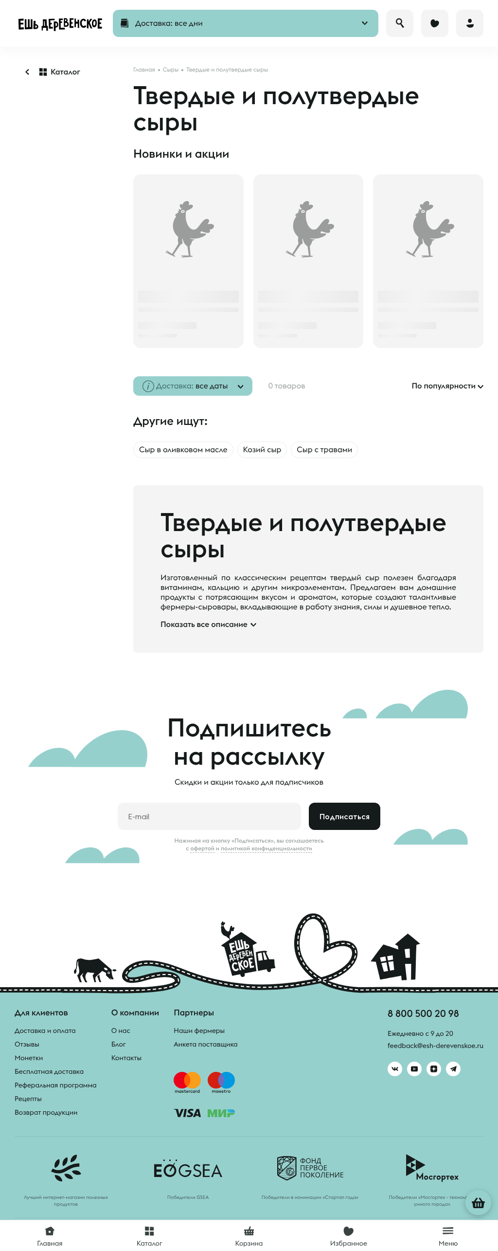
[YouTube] (414, 1069)
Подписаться (345, 816)
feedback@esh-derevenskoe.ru (435, 1045)
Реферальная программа (56, 1085)
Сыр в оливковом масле (183, 449)
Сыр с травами (324, 449)
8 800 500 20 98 (423, 1013)
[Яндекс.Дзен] (434, 1069)
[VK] (395, 1069)
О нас (120, 1030)
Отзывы (27, 1044)
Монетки (29, 1058)
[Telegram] (453, 1069)
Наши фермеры (199, 1030)
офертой (202, 848)
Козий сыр (262, 449)
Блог (118, 1044)
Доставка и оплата (45, 1030)
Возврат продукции (46, 1112)
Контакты (126, 1058)
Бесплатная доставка (49, 1071)
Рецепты (28, 1099)
